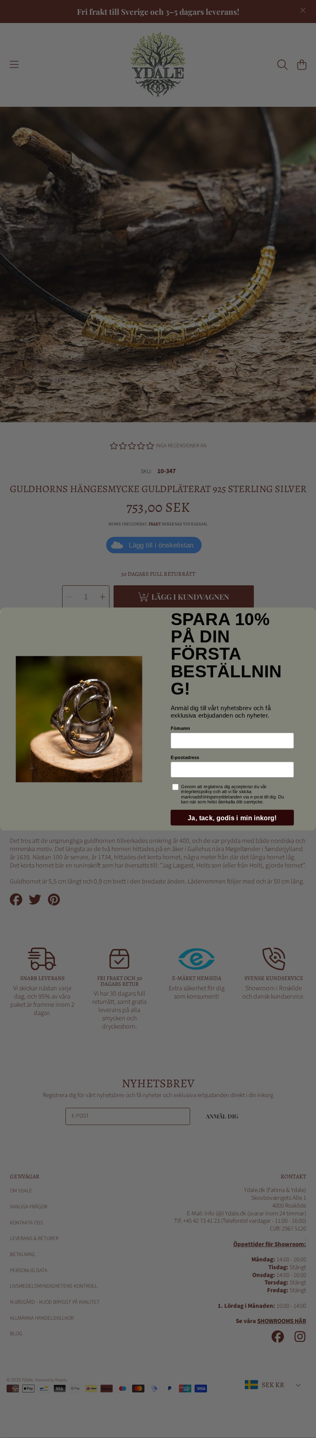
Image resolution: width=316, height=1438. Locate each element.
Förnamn (180, 728)
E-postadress (185, 757)
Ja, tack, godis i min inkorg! (232, 817)
